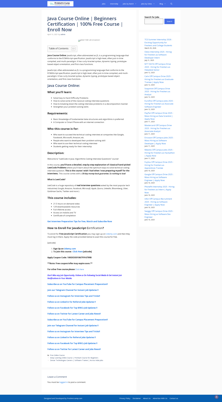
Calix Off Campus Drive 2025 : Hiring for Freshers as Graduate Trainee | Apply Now (159, 79)
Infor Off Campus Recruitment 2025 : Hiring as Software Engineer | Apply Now (158, 201)
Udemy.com (111, 233)
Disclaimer (137, 398)
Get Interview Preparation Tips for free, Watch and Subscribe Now (79, 221)
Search (169, 21)
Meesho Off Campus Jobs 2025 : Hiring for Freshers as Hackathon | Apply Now (160, 152)
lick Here (78, 251)
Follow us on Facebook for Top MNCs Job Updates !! (72, 307)
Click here (79, 269)
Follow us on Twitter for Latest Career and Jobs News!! (74, 313)
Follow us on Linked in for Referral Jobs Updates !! (71, 302)
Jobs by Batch (128, 4)
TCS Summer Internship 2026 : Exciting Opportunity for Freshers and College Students (158, 42)
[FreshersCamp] (60, 4)
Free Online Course (57, 355)
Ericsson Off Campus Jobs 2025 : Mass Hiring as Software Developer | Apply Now (159, 140)
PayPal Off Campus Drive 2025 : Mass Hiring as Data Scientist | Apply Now (159, 116)
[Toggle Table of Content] (72, 49)
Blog (161, 4)
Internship (114, 4)
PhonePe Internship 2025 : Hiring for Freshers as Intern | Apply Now (159, 189)
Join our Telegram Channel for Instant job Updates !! (73, 290)
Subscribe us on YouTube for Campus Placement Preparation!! (77, 284)
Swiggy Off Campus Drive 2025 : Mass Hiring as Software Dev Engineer (159, 214)
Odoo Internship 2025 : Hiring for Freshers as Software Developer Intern (158, 54)
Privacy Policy (124, 398)
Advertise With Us (160, 398)
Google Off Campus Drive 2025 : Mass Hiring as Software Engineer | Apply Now (159, 177)
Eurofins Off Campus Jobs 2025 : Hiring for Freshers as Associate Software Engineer (159, 103)
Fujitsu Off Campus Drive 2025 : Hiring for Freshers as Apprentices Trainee (159, 165)
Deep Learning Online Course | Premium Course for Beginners (74, 358)
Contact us (174, 398)
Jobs (103, 4)
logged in (63, 382)
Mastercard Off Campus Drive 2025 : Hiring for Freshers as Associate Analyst (158, 128)
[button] (171, 4)
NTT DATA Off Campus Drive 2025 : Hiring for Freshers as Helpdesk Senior (158, 67)
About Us (147, 398)
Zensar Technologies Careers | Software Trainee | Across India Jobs (76, 360)
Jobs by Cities (146, 4)
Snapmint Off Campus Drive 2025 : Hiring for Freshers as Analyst (157, 91)
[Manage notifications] (216, 397)
